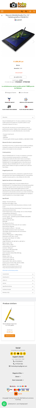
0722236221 (19, 361)
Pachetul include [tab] (7, 289)
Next (33, 41)
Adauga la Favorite (11, 92)
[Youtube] (18, 353)
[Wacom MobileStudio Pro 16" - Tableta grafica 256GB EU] (18, 40)
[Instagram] (24, 353)
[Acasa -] (18, 5)
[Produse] (2, 12)
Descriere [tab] (5, 117)
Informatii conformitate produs (10, 270)
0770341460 (19, 364)
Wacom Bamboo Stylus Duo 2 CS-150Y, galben (10, 324)
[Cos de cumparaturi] (30, 11)
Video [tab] (5, 280)
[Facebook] (11, 353)
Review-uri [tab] (6, 292)
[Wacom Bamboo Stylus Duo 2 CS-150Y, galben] (9, 314)
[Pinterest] (14, 353)
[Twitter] (21, 353)
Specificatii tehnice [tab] (7, 286)
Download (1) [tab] (6, 277)
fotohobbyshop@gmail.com (19, 366)
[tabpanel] (18, 40)
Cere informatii (24, 92)
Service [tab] (4, 283)
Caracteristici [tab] (6, 274)
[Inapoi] (1, 15)
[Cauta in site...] (34, 11)
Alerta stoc (18, 77)
